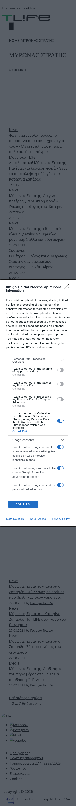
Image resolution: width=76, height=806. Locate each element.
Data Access (38, 518)
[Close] (68, 287)
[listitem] (38, 360)
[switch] (60, 370)
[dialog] (38, 403)
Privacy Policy (61, 518)
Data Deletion (15, 518)
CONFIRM (23, 504)
